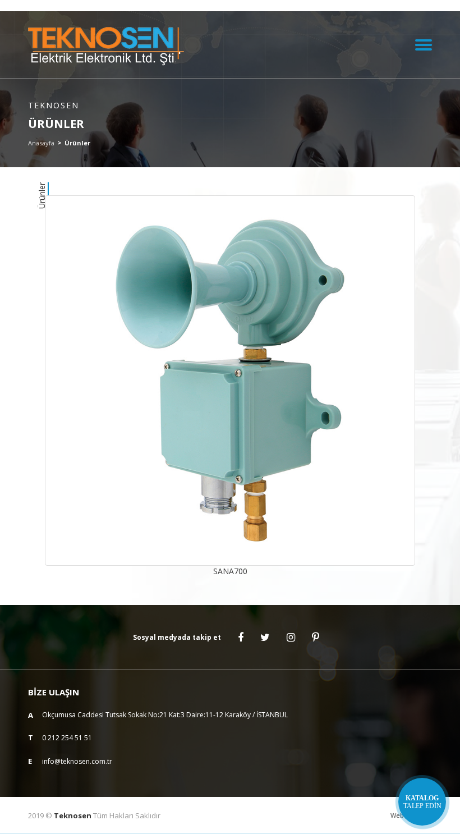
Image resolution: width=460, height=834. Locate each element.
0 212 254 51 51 (67, 738)
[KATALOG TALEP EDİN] (422, 802)
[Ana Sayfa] (107, 44)
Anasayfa (41, 143)
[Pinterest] (315, 637)
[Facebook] (240, 637)
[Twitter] (265, 637)
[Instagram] (290, 637)
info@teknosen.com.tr (77, 761)
